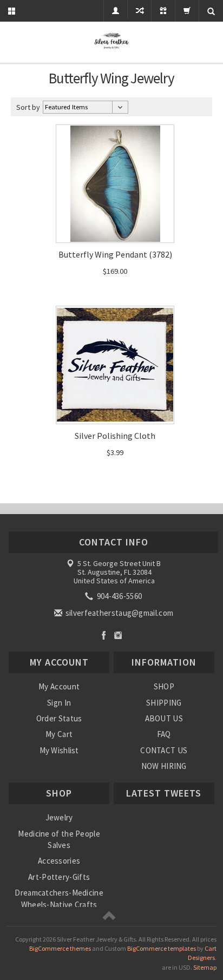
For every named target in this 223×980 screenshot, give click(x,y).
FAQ (164, 734)
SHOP (164, 686)
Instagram (118, 635)
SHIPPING (163, 703)
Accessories (59, 861)
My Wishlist (59, 750)
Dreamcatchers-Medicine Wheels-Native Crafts (59, 898)
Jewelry (59, 817)
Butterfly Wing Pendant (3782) (115, 254)
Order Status (59, 718)
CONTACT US (163, 750)
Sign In (59, 703)
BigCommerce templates (161, 948)
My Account (59, 686)
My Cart (59, 734)
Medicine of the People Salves (59, 839)
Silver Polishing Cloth (115, 435)
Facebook (103, 635)
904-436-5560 (118, 596)
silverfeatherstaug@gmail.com (119, 613)
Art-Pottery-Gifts (59, 877)
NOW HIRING (164, 766)
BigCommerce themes (60, 948)
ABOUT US (164, 718)
